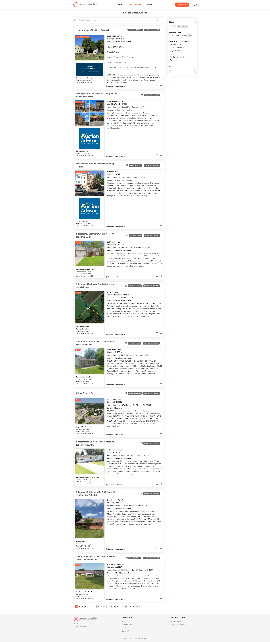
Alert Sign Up (182, 4)
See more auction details (116, 86)
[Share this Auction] (160, 85)
